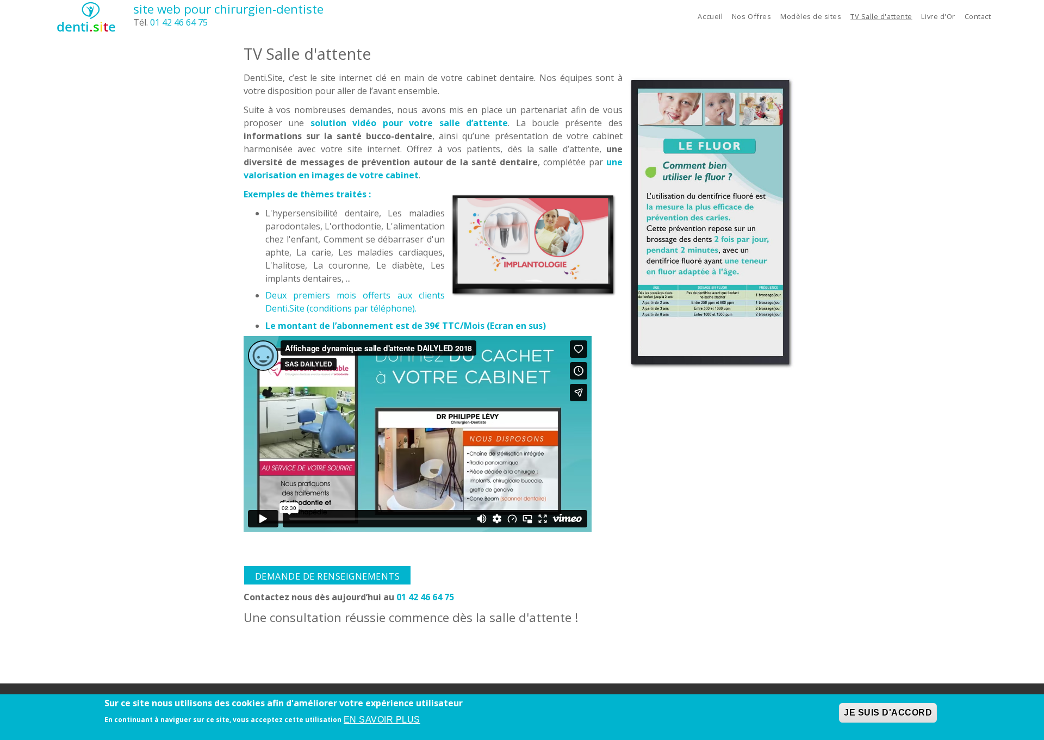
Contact (978, 16)
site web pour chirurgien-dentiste (228, 9)
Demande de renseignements (327, 576)
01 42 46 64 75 (179, 22)
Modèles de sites (810, 16)
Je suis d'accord (888, 712)
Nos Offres (751, 16)
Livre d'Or (938, 16)
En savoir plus (382, 719)
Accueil (710, 16)
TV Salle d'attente (881, 16)
